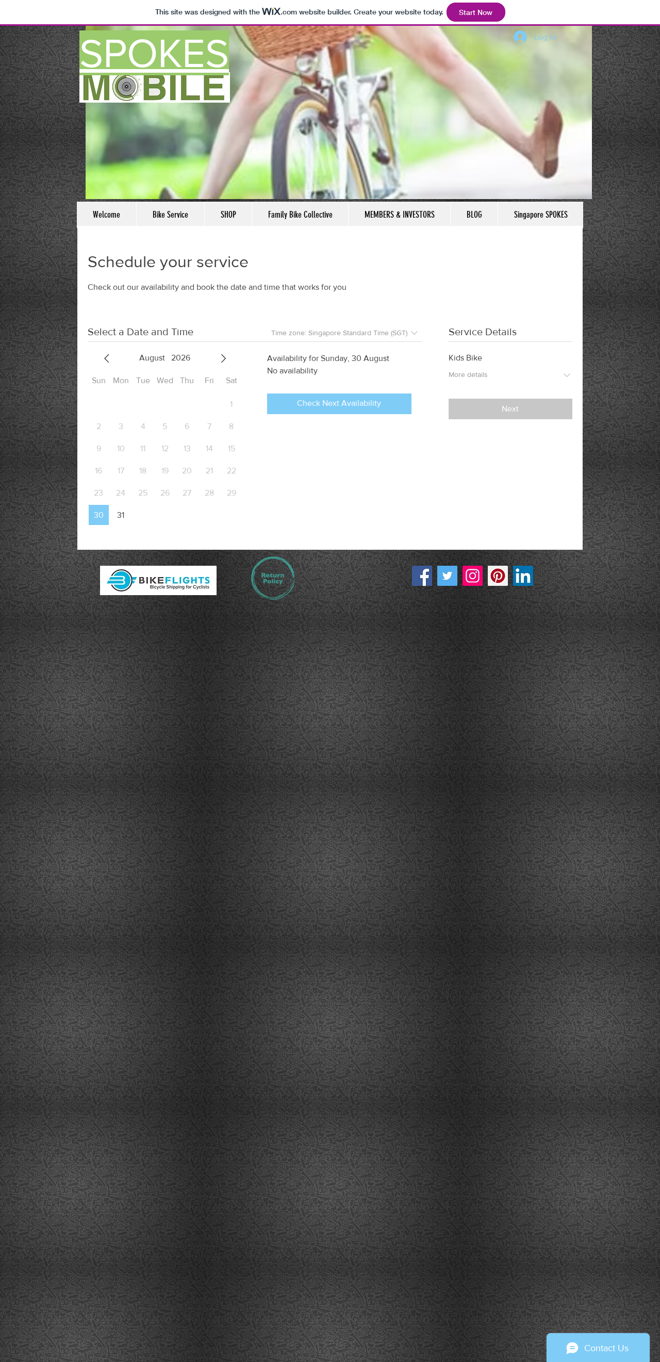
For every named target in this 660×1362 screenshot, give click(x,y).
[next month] (223, 358)
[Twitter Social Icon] (447, 576)
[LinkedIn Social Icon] (523, 576)
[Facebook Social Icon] (422, 576)
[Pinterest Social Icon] (498, 576)
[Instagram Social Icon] (473, 576)
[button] (158, 580)
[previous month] (107, 358)
